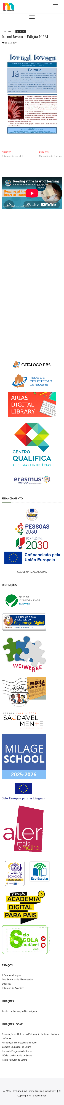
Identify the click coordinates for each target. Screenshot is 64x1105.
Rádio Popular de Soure (14, 1059)
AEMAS (7, 1091)
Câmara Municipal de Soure (16, 1046)
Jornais (20, 32)
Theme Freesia (34, 1091)
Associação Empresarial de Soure (19, 1042)
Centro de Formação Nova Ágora (19, 1011)
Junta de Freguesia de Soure (17, 1051)
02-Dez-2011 (11, 42)
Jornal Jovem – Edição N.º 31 (25, 36)
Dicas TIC (6, 983)
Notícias (8, 32)
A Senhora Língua (11, 975)
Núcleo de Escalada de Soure (17, 1055)
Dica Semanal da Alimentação (17, 979)
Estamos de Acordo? (12, 988)
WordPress (50, 1091)
